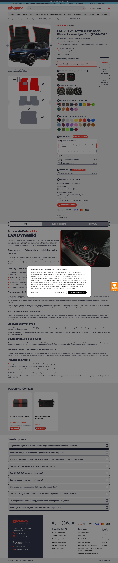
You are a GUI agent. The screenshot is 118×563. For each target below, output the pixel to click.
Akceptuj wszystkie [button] (77, 292)
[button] (35, 292)
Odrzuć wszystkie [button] (58, 292)
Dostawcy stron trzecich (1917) (43, 280)
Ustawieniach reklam (67, 286)
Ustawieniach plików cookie (55, 288)
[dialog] (59, 281)
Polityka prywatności (70, 288)
